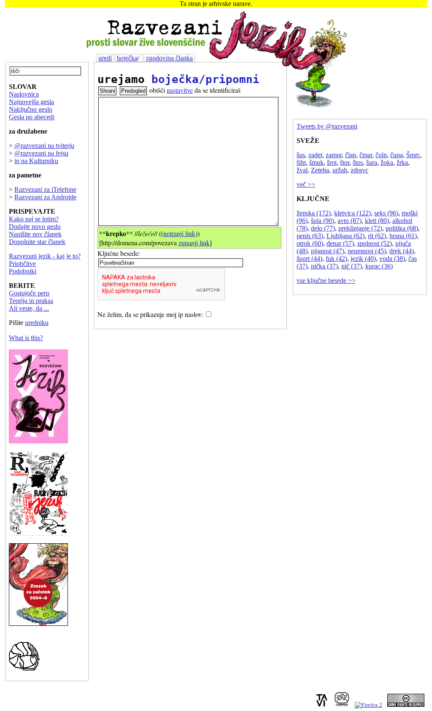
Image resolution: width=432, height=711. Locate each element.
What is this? (26, 337)
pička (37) (324, 266)
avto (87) (350, 220)
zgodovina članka (169, 58)
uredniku (37, 322)
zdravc (359, 170)
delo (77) (323, 228)
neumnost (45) (367, 251)
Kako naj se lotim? (34, 219)
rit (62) (377, 235)
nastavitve (180, 90)
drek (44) (401, 251)
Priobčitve (22, 263)
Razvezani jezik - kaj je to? (45, 256)
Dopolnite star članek (37, 241)
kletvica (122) (352, 213)
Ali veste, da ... (29, 308)
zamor (334, 154)
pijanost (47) (327, 251)
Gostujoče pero (29, 293)
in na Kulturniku (36, 160)
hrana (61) (403, 235)
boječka (127, 58)
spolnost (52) (374, 243)
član (350, 154)
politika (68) (402, 228)
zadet (315, 154)
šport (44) (309, 258)
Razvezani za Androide (45, 197)
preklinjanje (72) (360, 228)
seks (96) (386, 213)
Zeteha (320, 170)
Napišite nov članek (35, 234)
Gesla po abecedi (31, 117)
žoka (387, 162)
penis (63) (310, 235)
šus (301, 154)
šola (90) (322, 220)
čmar (365, 154)
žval (302, 170)
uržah (339, 170)
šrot (332, 162)
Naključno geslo (30, 109)
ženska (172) (314, 213)
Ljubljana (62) (345, 235)
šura (371, 162)
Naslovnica (24, 94)
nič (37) (351, 266)
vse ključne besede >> (326, 280)
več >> (306, 184)
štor (344, 162)
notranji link (179, 233)
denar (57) (340, 243)
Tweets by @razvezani (327, 126)
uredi (105, 58)
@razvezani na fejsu (41, 153)
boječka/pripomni (205, 79)
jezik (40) (363, 258)
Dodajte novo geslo (35, 226)
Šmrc (413, 154)
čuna (396, 154)
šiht (301, 162)
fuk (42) (336, 258)
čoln (381, 154)
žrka (402, 162)
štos (358, 162)
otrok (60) (310, 243)
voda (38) (392, 258)
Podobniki (22, 271)
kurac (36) (379, 266)
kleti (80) (377, 220)
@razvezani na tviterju (44, 145)
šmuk (316, 162)
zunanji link (194, 242)
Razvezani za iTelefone (45, 189)
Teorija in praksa (31, 300)
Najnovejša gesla (31, 101)
